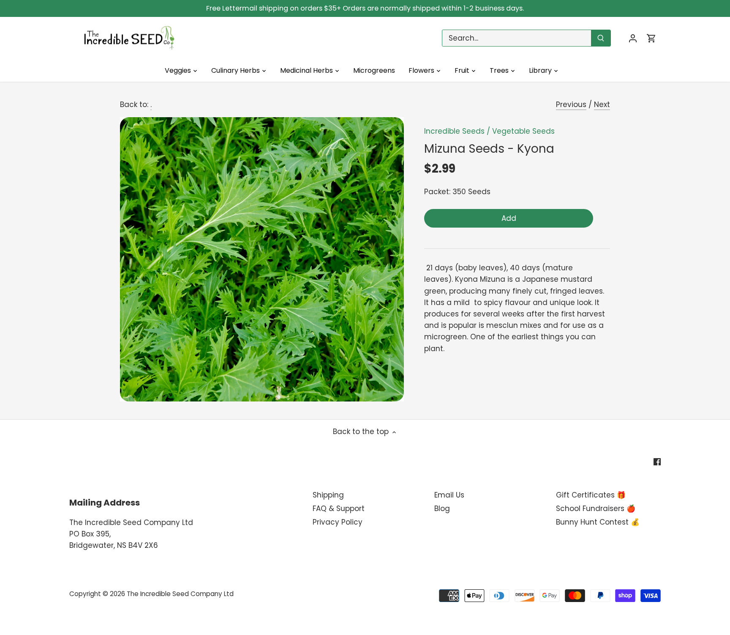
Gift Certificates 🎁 (591, 495)
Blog (442, 508)
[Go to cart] (651, 38)
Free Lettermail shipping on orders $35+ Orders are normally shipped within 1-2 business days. (365, 8)
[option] (262, 259)
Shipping (328, 495)
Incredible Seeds (454, 131)
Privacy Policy (337, 522)
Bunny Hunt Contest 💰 (598, 522)
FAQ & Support (339, 508)
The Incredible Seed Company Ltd (180, 593)
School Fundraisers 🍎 (595, 508)
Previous (571, 104)
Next (602, 104)
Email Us (449, 495)
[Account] (633, 38)
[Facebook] (657, 461)
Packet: (437, 192)
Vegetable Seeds (523, 131)
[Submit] (600, 38)
